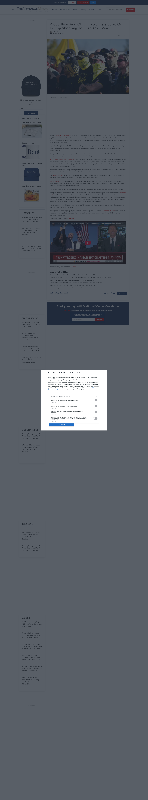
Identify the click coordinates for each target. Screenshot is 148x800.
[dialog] (74, 400)
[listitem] (74, 396)
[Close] (103, 373)
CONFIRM (61, 425)
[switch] (95, 400)
